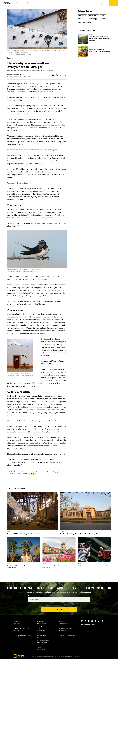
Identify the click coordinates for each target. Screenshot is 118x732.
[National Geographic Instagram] (82, 621)
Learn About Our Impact (43, 640)
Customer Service (63, 623)
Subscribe (61, 621)
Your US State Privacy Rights (21, 626)
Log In (106, 3)
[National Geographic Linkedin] (96, 621)
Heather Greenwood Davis (17, 472)
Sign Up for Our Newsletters (66, 633)
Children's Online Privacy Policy (21, 628)
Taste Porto (27, 97)
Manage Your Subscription (65, 628)
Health (42, 3)
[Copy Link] (65, 75)
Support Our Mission (42, 642)
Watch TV (39, 637)
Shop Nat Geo (40, 633)
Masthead (39, 644)
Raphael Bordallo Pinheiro (23, 314)
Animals (14, 3)
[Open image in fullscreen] (64, 232)
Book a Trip (39, 626)
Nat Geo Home (40, 621)
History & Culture (25, 3)
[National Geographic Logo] (20, 657)
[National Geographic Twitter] (89, 621)
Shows (61, 3)
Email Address (32, 596)
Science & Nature (51, 3)
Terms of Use (17, 621)
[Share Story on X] (57, 75)
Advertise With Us (41, 649)
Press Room (39, 647)
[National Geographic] (6, 3)
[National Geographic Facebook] (85, 621)
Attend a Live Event (41, 623)
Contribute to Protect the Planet (67, 635)
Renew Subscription (64, 626)
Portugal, (11, 89)
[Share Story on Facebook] (53, 75)
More (67, 3)
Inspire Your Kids (41, 630)
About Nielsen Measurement (21, 633)
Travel (35, 3)
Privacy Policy (17, 623)
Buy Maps (39, 628)
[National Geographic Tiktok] (99, 621)
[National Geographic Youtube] (92, 621)
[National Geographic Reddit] (102, 621)
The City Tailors (20, 215)
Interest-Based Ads (18, 630)
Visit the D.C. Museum (42, 635)
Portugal (51, 119)
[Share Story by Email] (61, 75)
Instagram (32, 474)
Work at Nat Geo (63, 630)
